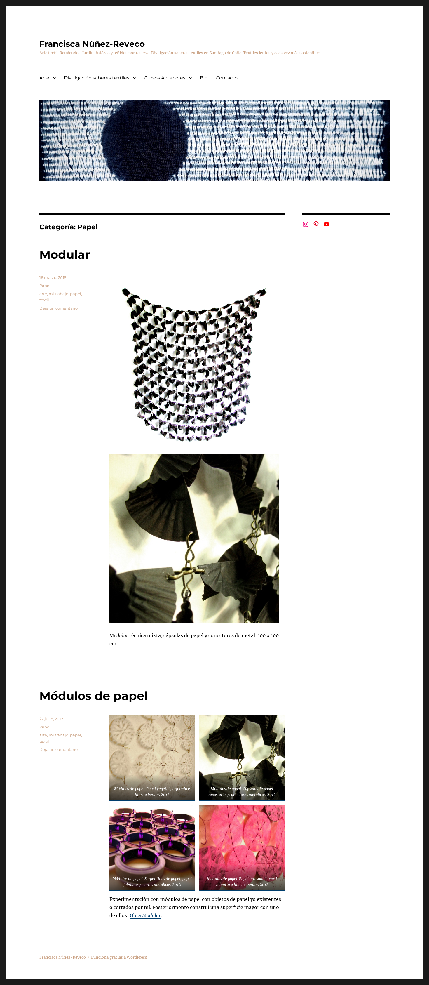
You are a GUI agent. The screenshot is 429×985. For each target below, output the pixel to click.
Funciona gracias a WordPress (119, 957)
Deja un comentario (58, 308)
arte (43, 293)
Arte (44, 78)
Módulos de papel (93, 696)
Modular (64, 254)
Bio (203, 78)
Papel (44, 285)
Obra (145, 915)
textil (44, 300)
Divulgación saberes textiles (96, 78)
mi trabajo (58, 293)
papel (75, 293)
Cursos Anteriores (164, 78)
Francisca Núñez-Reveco (92, 44)
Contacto (227, 78)
